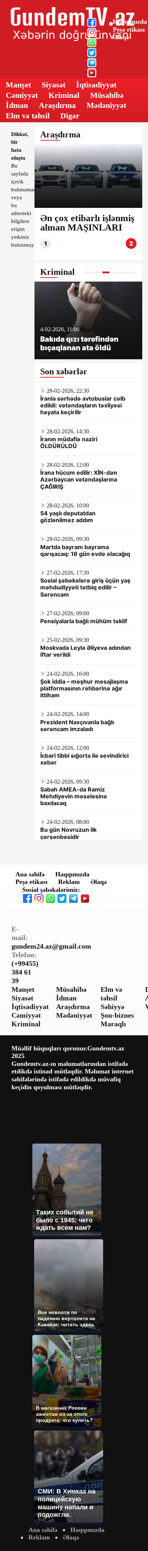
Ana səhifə (30, 874)
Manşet (18, 84)
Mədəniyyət (106, 105)
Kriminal (63, 95)
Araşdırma (57, 105)
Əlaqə (121, 37)
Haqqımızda (130, 21)
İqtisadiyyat (96, 84)
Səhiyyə (112, 1007)
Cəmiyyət (22, 95)
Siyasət (53, 84)
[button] (88, 272)
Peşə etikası (129, 29)
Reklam (69, 881)
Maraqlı (113, 1024)
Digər (69, 115)
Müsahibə (107, 95)
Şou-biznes (117, 1015)
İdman (17, 105)
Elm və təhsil (28, 115)
